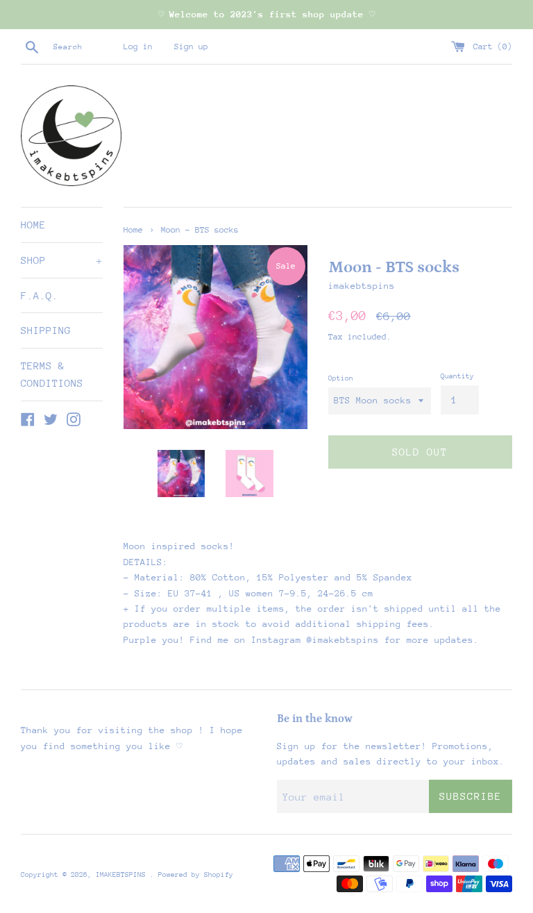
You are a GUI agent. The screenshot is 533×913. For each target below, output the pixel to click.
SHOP (62, 260)
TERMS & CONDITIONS (52, 375)
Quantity (457, 376)
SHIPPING (46, 330)
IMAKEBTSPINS (123, 875)
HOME (33, 225)
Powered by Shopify (195, 875)
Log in (138, 46)
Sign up (191, 46)
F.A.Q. (39, 295)
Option (340, 378)
